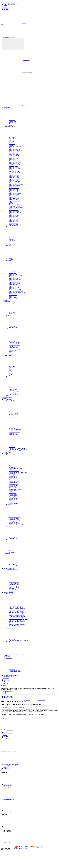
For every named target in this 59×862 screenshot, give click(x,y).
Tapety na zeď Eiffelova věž (15, 150)
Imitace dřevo (12, 138)
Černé (10, 369)
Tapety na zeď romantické (15, 201)
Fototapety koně (13, 477)
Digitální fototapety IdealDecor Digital (18, 472)
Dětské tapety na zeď (14, 155)
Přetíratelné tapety (7, 452)
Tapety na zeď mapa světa (15, 217)
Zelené (10, 375)
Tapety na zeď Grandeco (14, 282)
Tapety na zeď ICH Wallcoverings (17, 292)
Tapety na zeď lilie (13, 208)
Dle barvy (8, 355)
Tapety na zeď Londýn (14, 149)
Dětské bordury (12, 313)
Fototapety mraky (13, 498)
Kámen (11, 351)
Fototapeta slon (12, 491)
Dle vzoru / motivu (10, 126)
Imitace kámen (12, 141)
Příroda (11, 352)
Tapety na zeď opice (13, 210)
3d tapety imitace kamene (15, 429)
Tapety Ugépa (12, 273)
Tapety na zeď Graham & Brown (16, 291)
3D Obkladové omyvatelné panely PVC (18, 448)
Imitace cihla (12, 144)
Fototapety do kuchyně (14, 521)
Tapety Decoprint (13, 286)
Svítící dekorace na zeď (14, 625)
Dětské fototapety (13, 538)
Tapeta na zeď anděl (13, 199)
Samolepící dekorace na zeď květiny (17, 612)
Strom (10, 354)
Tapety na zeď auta (13, 159)
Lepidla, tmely (6, 656)
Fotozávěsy (11, 588)
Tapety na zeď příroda (14, 151)
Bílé (10, 370)
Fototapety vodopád (13, 503)
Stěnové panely (6, 395)
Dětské (10, 258)
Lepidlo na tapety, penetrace (15, 671)
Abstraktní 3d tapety (13, 433)
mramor (11, 346)
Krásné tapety (12, 202)
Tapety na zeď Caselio (14, 288)
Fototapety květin (13, 490)
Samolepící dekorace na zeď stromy (17, 608)
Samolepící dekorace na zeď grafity (17, 615)
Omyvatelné (6, 398)
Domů (4, 1)
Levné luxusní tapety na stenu (16, 589)
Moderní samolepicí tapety (15, 349)
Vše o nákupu (10, 730)
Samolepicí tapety (7, 328)
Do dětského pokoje (13, 243)
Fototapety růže (12, 487)
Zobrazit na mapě (7, 842)
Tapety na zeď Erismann (14, 287)
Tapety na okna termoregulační (16, 184)
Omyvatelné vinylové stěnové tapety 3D (18, 449)
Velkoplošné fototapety (14, 517)
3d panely (8, 436)
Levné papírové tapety (14, 584)
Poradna (24, 23)
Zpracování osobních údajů (9, 4)
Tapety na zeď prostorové (15, 193)
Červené (11, 373)
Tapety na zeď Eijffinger (14, 283)
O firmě (5, 7)
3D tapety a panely (7, 399)
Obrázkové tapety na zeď (15, 181)
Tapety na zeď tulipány (14, 180)
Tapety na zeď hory (13, 221)
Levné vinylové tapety (14, 583)
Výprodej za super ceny (8, 568)
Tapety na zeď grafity (14, 160)
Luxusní (11, 157)
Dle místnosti (9, 226)
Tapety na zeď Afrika (14, 177)
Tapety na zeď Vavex (14, 278)
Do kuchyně (12, 244)
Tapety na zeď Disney (14, 158)
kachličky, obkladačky (14, 347)
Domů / (5, 674)
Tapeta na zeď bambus (14, 198)
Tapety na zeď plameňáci (15, 212)
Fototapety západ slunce (14, 500)
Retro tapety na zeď (13, 166)
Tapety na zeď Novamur (14, 280)
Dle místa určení (10, 504)
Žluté (10, 371)
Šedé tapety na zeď (13, 223)
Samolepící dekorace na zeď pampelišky (18, 619)
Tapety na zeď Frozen (14, 194)
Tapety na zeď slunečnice (15, 195)
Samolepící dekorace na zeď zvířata (17, 624)
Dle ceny (8, 539)
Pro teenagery (12, 259)
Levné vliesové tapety (14, 582)
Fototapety (5, 453)
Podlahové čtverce (7, 397)
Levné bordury (12, 591)
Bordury (5, 300)
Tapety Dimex (12, 297)
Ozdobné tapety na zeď (14, 172)
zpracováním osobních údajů (15, 709)
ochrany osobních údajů (28, 714)
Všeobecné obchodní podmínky (10, 3)
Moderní (11, 140)
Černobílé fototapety (13, 480)
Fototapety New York (14, 481)
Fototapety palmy (13, 494)
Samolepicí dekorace (8, 592)
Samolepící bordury (13, 327)
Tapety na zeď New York (15, 146)
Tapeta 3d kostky (13, 434)
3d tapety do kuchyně (14, 415)
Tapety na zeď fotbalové (14, 182)
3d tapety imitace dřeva (14, 432)
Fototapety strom (13, 478)
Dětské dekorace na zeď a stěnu (16, 654)
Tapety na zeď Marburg (14, 276)
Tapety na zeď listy (13, 219)
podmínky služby (37, 714)
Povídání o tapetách (7, 733)
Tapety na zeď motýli (14, 176)
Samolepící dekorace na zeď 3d (16, 606)
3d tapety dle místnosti (11, 400)
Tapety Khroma (12, 293)
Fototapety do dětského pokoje (16, 524)
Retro (10, 142)
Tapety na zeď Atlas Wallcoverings (17, 289)
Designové (11, 153)
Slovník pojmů (6, 738)
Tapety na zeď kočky (14, 175)
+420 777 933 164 (26, 60)
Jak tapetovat (6, 9)
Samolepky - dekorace (14, 587)
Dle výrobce (9, 260)
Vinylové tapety (12, 122)
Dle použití (8, 315)
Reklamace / (6, 678)
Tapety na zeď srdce (13, 216)
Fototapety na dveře (13, 518)
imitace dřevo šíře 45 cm (14, 342)
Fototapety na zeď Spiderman (16, 469)
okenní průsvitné (13, 389)
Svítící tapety (12, 203)
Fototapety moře (13, 476)
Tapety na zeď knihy (14, 197)
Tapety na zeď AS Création (15, 275)
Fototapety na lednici (14, 519)
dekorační (11, 390)
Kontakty (5, 8)
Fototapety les (12, 475)
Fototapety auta (12, 493)
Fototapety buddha (13, 502)
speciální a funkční (13, 391)
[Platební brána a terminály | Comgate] (29, 847)
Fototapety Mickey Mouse (15, 497)
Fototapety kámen (13, 495)
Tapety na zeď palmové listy (15, 213)
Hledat (3, 692)
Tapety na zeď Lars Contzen (15, 162)
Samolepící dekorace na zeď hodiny (17, 617)
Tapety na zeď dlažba (14, 188)
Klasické (11, 145)
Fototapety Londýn (13, 484)
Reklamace (5, 5)
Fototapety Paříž (13, 482)
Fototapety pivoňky (13, 499)
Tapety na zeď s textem (14, 173)
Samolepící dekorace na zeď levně (17, 610)
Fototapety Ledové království (16, 468)
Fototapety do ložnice (14, 522)
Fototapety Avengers (14, 471)
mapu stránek (27, 700)
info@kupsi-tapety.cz (27, 72)
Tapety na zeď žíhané (14, 215)
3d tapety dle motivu (11, 417)
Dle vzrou (8, 330)
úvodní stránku (41, 700)
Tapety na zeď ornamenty (15, 168)
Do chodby (11, 239)
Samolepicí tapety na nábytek (16, 393)
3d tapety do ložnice (13, 413)
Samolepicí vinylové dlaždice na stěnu (18, 450)
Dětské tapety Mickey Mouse (16, 207)
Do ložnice (11, 241)
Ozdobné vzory (12, 350)
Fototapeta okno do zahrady (15, 489)
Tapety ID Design (13, 296)
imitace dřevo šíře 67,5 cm (15, 343)
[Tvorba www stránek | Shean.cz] (7, 849)
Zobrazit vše (12, 120)
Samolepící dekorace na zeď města (17, 621)
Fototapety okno (13, 485)
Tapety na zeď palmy (14, 211)
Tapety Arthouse (13, 284)
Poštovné (5, 10)
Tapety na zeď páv (13, 220)
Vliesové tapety (12, 121)
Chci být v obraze (19, 707)
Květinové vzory (13, 169)
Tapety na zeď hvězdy (14, 204)
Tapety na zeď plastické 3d (15, 185)
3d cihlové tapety (13, 430)
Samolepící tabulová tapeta (15, 394)
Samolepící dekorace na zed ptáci (16, 620)
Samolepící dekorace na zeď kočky (17, 613)
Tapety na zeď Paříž (13, 147)
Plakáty (8, 553)
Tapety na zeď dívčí (13, 189)
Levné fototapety (13, 552)
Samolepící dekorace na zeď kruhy (17, 611)
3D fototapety (12, 467)
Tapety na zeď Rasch (14, 274)
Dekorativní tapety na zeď (15, 225)
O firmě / (5, 679)
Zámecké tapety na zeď (14, 164)
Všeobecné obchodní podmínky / (11, 675)
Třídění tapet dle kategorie (12, 569)
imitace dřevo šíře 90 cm (14, 345)
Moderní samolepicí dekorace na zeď (17, 616)
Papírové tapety (12, 123)
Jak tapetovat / (6, 681)
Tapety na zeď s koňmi (14, 179)
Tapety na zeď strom (13, 154)
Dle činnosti (9, 658)
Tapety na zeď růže (13, 224)
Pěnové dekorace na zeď (14, 626)
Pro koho (8, 245)
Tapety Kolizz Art (13, 295)
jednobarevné (12, 367)
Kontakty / (6, 680)
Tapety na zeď (6, 107)
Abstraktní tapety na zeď (14, 206)
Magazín (5, 737)
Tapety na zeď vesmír (14, 171)
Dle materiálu (9, 109)
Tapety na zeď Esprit (14, 163)
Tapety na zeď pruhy (14, 167)
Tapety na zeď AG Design (15, 279)
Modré (10, 374)
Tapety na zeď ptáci (13, 186)
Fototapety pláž (12, 486)
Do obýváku (12, 240)
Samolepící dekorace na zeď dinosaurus (18, 622)
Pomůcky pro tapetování (14, 670)
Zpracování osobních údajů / (10, 676)
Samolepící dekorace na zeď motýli (17, 607)
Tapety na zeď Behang (14, 298)
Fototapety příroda (13, 473)
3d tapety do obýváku (14, 414)
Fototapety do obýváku (14, 523)
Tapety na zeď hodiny (14, 191)
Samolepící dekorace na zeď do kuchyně (18, 640)
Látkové (11, 125)
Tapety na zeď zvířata (14, 190)
